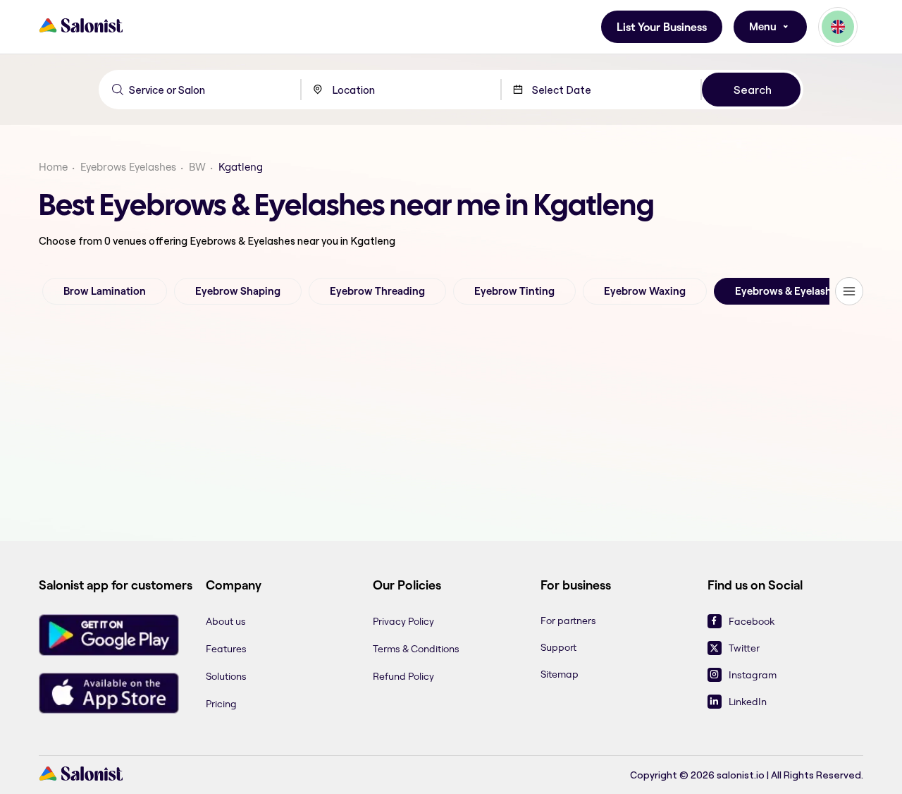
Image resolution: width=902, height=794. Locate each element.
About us (226, 621)
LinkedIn (748, 701)
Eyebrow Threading (377, 291)
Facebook (751, 621)
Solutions (226, 676)
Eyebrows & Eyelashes (788, 291)
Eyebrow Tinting (514, 291)
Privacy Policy (403, 621)
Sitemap (559, 674)
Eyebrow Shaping (237, 291)
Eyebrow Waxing (645, 291)
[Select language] (838, 27)
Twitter (744, 648)
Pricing (221, 703)
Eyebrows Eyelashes (128, 166)
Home (53, 166)
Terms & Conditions (416, 648)
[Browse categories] (849, 291)
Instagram (753, 674)
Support (558, 647)
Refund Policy (403, 676)
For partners (568, 620)
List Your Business (662, 27)
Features (226, 648)
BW (197, 166)
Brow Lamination (104, 291)
